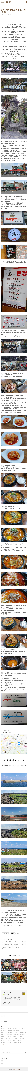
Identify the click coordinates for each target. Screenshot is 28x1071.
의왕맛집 (3, 1042)
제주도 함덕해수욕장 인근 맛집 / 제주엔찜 (9, 945)
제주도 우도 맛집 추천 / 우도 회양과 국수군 (9, 944)
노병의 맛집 (16, 1034)
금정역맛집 (23, 1034)
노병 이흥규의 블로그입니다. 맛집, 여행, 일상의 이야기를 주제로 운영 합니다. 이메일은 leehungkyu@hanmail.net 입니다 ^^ (11, 998)
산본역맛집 (19, 1040)
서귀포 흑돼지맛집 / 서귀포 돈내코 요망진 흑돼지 (10, 942)
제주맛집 (3, 939)
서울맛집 (9, 1042)
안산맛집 (15, 1028)
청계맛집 (3, 1028)
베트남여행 (4, 1032)
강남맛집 (20, 1036)
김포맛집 (11, 1038)
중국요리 (18, 1030)
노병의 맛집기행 (11, 1030)
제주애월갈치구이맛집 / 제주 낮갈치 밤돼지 (9, 941)
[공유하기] (6, 934)
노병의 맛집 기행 (6, 2)
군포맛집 (15, 1036)
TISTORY (14, 1069)
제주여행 (15, 1042)
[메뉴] (26, 2)
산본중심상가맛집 (5, 1040)
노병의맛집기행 (23, 1032)
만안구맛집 (4, 1030)
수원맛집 (22, 1038)
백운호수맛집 (4, 1038)
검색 (25, 1052)
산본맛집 (10, 1032)
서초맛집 (3, 1034)
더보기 (2, 1044)
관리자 (18, 1069)
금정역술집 (9, 1034)
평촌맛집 (3, 1036)
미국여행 (9, 1028)
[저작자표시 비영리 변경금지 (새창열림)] (17, 933)
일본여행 (15, 1032)
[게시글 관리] (8, 934)
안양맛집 (16, 1038)
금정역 (20, 1042)
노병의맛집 (13, 1040)
